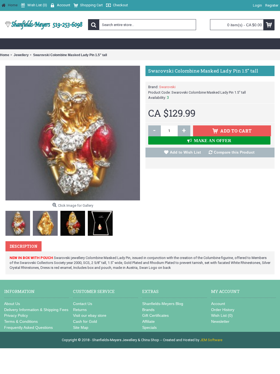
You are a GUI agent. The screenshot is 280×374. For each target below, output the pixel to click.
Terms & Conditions (21, 321)
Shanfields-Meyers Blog (162, 303)
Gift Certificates (155, 315)
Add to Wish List (185, 152)
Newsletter (220, 321)
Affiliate (148, 321)
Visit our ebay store (89, 315)
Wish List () (222, 315)
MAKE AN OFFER (211, 140)
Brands (148, 309)
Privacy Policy (16, 315)
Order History (222, 309)
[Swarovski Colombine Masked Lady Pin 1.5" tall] (72, 133)
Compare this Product (234, 152)
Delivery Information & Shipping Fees (36, 309)
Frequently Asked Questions (28, 327)
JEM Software (211, 340)
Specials (149, 327)
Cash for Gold (85, 321)
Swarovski (167, 87)
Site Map (80, 327)
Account (218, 303)
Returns (80, 309)
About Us (12, 303)
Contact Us (82, 303)
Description (23, 246)
